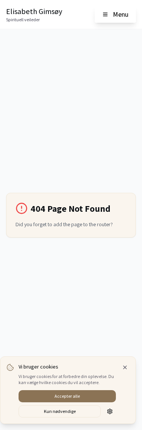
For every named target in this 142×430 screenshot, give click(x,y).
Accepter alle (67, 396)
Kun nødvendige (60, 411)
